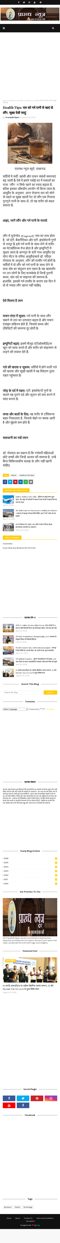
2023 (30, 871)
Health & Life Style (16, 101)
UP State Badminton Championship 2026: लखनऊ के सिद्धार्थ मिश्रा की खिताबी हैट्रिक (36, 637)
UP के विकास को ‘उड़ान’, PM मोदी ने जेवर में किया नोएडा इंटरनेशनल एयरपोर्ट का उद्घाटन (34, 525)
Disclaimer (30, 1221)
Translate (49, 709)
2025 (30, 863)
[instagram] (29, 2)
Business (7, 1207)
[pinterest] (40, 2)
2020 (30, 884)
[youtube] (34, 2)
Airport (13, 475)
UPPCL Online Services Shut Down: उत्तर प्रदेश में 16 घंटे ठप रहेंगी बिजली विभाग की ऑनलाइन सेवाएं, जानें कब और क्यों (36, 626)
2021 (30, 879)
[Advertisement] (30, 68)
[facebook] (19, 2)
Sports (17, 1207)
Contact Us (28, 1218)
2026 (30, 858)
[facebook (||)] (23, 1105)
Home (5, 101)
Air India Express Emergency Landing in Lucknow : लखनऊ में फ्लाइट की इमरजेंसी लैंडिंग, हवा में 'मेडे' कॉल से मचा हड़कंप (36, 513)
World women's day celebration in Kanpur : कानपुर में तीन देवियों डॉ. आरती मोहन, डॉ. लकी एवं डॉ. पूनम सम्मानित (36, 649)
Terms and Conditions (45, 1218)
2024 (30, 867)
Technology (28, 1207)
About (17, 1218)
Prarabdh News (12, 117)
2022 (30, 875)
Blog (38, 1225)
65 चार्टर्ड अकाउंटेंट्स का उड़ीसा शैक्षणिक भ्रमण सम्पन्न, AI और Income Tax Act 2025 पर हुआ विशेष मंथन (36, 671)
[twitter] (24, 2)
